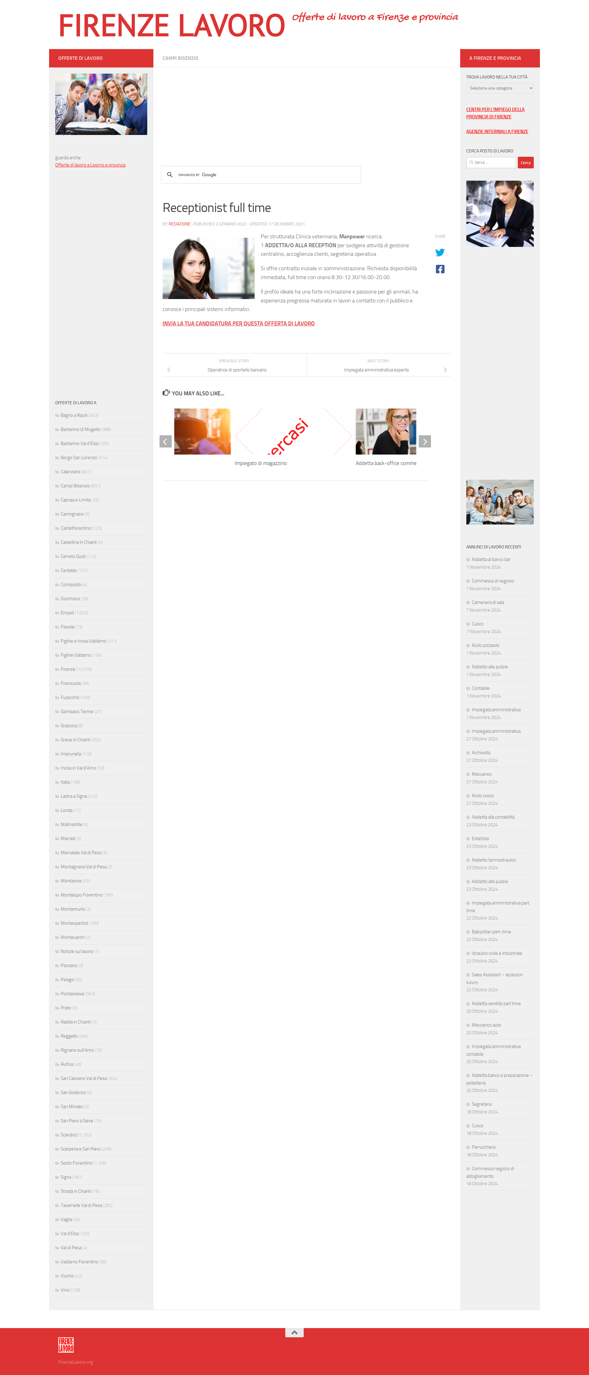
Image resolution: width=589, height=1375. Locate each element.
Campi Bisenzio (180, 58)
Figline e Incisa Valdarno (83, 641)
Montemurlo (73, 909)
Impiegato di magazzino (261, 463)
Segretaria (481, 1104)
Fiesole (68, 627)
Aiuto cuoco (483, 795)
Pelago (67, 979)
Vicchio (67, 1276)
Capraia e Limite (76, 500)
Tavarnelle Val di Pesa (81, 1205)
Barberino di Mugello (80, 429)
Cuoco (477, 624)
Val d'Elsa (70, 1233)
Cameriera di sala (488, 602)
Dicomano (70, 598)
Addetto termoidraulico (494, 860)
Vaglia (66, 1219)
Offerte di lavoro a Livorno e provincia (90, 165)
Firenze (68, 669)
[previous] (166, 441)
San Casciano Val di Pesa (84, 1078)
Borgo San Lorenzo (79, 457)
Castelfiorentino (76, 528)
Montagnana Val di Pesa (83, 867)
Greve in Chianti (75, 740)
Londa (66, 810)
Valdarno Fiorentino (79, 1262)
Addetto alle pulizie (490, 667)
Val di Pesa (71, 1247)
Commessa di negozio (493, 581)
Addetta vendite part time (496, 1003)
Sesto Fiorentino (76, 1163)
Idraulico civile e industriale (497, 953)
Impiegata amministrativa (496, 709)
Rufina (67, 1064)
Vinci (65, 1290)
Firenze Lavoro (172, 24)
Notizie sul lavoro (77, 951)
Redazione (180, 224)
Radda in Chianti (76, 1022)
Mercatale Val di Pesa (81, 852)
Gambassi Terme (77, 711)
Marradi (68, 838)
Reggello (69, 1036)
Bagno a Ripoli (74, 415)
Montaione (71, 881)
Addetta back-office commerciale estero (400, 463)
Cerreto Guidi (73, 556)
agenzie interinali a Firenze (497, 131)
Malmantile (71, 824)
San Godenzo (73, 1092)
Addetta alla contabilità (493, 817)
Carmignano (72, 514)
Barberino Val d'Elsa (79, 443)
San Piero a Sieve (77, 1120)
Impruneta (71, 754)
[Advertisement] (306, 110)
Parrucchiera (483, 1147)
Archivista (481, 752)
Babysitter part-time (491, 932)
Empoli (67, 613)
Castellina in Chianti (79, 542)
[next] (425, 441)
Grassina (69, 725)
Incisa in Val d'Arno (78, 768)
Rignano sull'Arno (77, 1050)
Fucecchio (70, 697)
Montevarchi (73, 937)
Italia (65, 782)
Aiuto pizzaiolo (485, 645)
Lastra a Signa (74, 796)
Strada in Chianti (76, 1191)
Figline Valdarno (76, 655)
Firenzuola (71, 683)
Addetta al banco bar (491, 559)
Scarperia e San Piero (81, 1149)
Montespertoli (74, 923)
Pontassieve (72, 994)
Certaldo (69, 570)
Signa (66, 1177)
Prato (66, 1008)
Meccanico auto (486, 1025)
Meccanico (482, 774)
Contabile (481, 688)
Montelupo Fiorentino (81, 895)
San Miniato (72, 1106)
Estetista (480, 838)
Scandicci (69, 1135)
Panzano (69, 965)
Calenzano (70, 471)
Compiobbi (71, 584)
